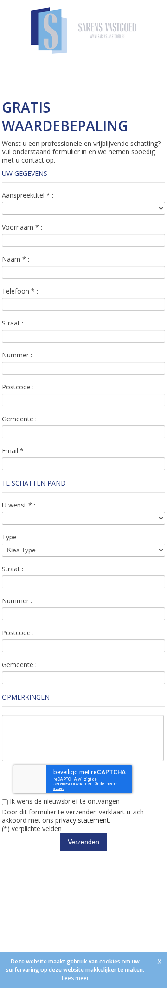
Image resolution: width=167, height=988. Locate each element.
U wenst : (18, 505)
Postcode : (18, 387)
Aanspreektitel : (27, 195)
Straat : (12, 323)
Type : (11, 537)
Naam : (15, 259)
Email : (14, 451)
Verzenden (83, 841)
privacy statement (82, 820)
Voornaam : (22, 227)
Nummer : (17, 355)
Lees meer (75, 978)
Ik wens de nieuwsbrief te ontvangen (64, 801)
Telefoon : (20, 291)
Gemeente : (19, 419)
